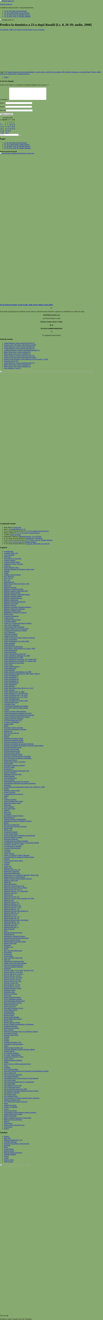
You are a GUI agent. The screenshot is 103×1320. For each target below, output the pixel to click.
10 (10, 124)
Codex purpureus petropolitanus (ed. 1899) (17, 672)
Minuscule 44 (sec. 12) (11, 902)
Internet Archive (9, 1151)
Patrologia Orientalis (10, 994)
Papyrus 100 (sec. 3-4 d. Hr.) (13, 972)
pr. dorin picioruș (40, 72)
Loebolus (7, 862)
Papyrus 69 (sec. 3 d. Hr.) (12, 985)
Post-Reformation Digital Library (14, 1001)
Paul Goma (7, 995)
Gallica (6, 796)
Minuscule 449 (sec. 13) (11, 904)
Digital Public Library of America (14, 762)
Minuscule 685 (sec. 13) (11, 918)
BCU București (9, 576)
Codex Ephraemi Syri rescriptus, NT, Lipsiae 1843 (20, 659)
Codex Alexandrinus (10, 639)
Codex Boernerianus (10, 650)
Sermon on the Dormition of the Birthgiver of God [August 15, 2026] (26, 359)
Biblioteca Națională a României (14, 609)
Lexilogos (7, 850)
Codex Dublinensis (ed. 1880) (13, 657)
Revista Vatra (8, 1021)
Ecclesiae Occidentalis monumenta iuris (16, 771)
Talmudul (7, 1067)
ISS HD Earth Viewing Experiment (15, 826)
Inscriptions (7, 814)
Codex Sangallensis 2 (11, 677)
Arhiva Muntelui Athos (11, 567)
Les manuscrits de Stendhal (12, 846)
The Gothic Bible (9, 1084)
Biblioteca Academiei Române (13, 589)
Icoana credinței (9, 807)
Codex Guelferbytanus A (12, 666)
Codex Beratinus (9, 645)
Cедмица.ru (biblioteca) (11, 722)
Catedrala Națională (10, 1142)
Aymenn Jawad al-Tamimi (12, 575)
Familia (6, 789)
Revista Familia (9, 1015)
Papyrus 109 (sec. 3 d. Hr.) (12, 976)
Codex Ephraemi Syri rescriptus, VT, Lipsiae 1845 (20, 661)
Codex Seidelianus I (10, 684)
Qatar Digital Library (10, 1010)
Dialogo (6, 736)
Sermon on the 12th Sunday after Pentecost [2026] (20, 345)
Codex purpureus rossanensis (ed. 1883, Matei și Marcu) (22, 673)
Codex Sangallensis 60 (11, 682)
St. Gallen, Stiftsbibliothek (12, 1055)
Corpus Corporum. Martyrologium (15, 711)
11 (12, 124)
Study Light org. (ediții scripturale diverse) (17, 1064)
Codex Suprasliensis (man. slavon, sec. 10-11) (18, 688)
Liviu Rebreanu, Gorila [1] (12, 368)
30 (8, 131)
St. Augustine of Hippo (11, 1053)
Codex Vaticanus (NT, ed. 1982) (14, 691)
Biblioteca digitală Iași (11, 600)
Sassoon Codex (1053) (11, 1035)
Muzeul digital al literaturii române (15, 941)
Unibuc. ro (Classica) (11, 1107)
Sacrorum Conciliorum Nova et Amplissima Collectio (21, 1031)
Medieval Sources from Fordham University (18, 879)
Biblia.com (7, 585)
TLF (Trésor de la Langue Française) (15, 1101)
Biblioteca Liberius (10, 605)
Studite (6, 1062)
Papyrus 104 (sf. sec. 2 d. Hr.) (13, 974)
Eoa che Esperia (9, 780)
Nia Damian (8, 952)
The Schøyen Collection (11, 1093)
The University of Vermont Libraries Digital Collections (21, 1098)
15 (6, 126)
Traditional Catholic (10, 1105)
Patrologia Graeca (9, 990)
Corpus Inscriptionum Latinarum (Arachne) (18, 713)
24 (10, 128)
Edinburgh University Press (13, 774)
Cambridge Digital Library (12, 620)
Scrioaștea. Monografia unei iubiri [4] (38, 544)
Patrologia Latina (9, 992)
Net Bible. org (8, 947)
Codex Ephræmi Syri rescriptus (14, 663)
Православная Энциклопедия (14, 1125)
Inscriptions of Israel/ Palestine (13, 816)
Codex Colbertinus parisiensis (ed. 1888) (17, 656)
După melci (17, 527)
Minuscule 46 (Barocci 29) (12, 905)
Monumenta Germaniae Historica (14, 936)
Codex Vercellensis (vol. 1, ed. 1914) (16, 695)
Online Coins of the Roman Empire (15, 963)
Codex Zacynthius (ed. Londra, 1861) (16, 700)
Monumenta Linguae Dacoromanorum (16, 938)
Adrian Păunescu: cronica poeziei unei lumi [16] (19, 346)
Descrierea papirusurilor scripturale (15, 729)
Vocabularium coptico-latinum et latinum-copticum (20, 1112)
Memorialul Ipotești (10, 884)
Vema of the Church (10, 1110)
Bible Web (7, 1138)
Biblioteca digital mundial (12, 593)
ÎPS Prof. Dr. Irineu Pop (11, 825)
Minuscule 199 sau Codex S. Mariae (15, 887)
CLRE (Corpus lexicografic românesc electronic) (19, 638)
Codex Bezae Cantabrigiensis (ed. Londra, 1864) (19, 648)
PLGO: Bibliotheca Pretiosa (13, 999)
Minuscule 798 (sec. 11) (11, 923)
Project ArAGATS (10, 1006)
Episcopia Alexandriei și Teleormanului (16, 1143)
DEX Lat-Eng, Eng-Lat (11, 733)
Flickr (6, 1147)
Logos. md (7, 866)
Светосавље (8, 1127)
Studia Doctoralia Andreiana (13, 1060)
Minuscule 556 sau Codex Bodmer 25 (16, 911)
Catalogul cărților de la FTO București (16, 629)
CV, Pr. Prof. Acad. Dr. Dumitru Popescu (17, 14)
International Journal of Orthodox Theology (18, 821)
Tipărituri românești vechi (12, 1100)
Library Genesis (9, 853)
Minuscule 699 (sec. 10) (11, 922)
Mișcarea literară (9, 929)
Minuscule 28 (8, 895)
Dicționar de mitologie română (13, 740)
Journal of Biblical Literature (13, 837)
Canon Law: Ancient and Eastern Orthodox (18, 623)
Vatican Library (9, 1160)
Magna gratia (8, 868)
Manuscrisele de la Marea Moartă (14, 877)
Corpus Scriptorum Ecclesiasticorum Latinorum (19, 715)
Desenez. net (8, 731)
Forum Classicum (9, 792)
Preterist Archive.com (11, 1004)
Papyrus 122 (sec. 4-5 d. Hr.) (13, 977)
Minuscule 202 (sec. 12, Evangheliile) (16, 891)
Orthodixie (7, 968)
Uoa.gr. (6, 1109)
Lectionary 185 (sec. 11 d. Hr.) (13, 844)
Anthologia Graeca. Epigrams (13, 564)
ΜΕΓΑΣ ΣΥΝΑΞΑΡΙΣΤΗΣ (13, 1119)
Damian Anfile (8, 724)
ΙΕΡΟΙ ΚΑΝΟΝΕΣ (10, 1116)
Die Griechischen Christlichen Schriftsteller (17, 758)
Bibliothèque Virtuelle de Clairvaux (15, 612)
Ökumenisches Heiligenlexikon (14, 961)
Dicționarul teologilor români (13, 754)
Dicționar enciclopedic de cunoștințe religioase (18, 744)
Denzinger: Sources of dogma (13, 727)
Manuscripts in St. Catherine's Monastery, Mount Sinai (21, 875)
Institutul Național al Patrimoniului (15, 819)
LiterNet (6, 859)
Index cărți (7, 812)
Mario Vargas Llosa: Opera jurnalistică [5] (17, 352)
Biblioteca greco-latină (11, 603)
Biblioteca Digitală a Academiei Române (17, 594)
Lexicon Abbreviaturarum (12, 848)
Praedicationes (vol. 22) (18, 529)
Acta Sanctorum (9, 555)
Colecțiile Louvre (9, 704)
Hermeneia (7, 805)
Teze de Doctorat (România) (13, 1075)
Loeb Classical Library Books (13, 861)
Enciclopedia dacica (10, 778)
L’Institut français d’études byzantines (16, 841)
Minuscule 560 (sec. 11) (11, 913)
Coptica (6, 709)
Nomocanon (8, 954)
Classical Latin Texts (10, 636)
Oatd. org (7, 959)
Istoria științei (8, 828)
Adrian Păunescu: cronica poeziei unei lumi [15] (19, 348)
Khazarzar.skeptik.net (11, 839)
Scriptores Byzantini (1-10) (12, 1042)
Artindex (7, 571)
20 (1, 128)
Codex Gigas (8, 664)
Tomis (6, 1103)
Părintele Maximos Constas (12, 988)
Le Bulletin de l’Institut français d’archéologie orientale (21, 843)
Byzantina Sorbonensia (11, 616)
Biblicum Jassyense (10, 587)
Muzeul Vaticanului (10, 943)
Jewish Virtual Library (11, 834)
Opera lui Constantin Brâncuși (13, 965)
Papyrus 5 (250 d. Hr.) (11, 983)
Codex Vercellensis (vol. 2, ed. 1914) (16, 697)
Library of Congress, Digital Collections (16, 855)
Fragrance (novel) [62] (11, 361)
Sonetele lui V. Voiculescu (34, 538)
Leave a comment (38, 29)
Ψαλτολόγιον (8, 1123)
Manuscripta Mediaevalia (12, 873)
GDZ (5, 798)
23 (8, 128)
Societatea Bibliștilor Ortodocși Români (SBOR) (19, 1049)
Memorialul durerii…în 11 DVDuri (30, 536)
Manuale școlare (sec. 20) (12, 870)
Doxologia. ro (8, 769)
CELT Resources (9, 632)
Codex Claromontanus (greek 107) (15, 654)
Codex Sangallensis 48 (11, 679)
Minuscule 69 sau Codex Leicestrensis (16, 920)
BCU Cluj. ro (8, 578)
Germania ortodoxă (10, 799)
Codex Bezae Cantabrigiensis (13, 647)
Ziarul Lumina (8, 1161)
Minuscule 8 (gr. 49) (10, 925)
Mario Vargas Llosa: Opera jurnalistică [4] (17, 354)
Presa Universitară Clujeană (13, 1003)
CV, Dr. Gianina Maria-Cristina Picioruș (16, 13)
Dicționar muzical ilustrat (12, 753)
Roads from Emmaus (10, 1026)
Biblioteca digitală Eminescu (13, 598)
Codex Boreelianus (10, 652)
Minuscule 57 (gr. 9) (10, 914)
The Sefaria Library (10, 1094)
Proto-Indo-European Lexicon (13, 1008)
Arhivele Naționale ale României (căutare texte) (19, 569)
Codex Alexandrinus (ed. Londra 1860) (16, 641)
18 (12, 126)
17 (10, 126)
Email (2, 107)
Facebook (7, 1145)
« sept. (2, 133)
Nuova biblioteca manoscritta (13, 958)
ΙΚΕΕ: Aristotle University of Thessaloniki (17, 1118)
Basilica (6, 1136)
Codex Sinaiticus (9, 686)
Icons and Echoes (9, 808)
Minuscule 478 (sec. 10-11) (12, 907)
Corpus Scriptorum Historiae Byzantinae (17, 717)
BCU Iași (7, 580)
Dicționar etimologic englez (13, 747)
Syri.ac (6, 1066)
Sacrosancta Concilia (10, 1033)
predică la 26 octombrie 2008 (55, 72)
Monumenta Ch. (9, 934)
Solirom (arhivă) (9, 1051)
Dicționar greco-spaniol (11, 749)
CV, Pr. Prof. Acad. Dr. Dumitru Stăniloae (17, 16)
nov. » (7, 133)
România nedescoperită (11, 1028)
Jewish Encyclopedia (10, 832)
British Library (8, 614)
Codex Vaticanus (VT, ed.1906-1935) (16, 693)
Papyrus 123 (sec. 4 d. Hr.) (12, 979)
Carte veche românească (11, 625)
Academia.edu (8, 551)
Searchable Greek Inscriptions (13, 1044)
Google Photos (8, 1149)
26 (14, 128)
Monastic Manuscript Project (13, 932)
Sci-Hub (6, 1037)
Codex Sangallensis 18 (11, 675)
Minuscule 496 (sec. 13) (11, 909)
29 (6, 131)
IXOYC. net (8, 830)
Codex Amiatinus (9, 643)
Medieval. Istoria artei (11, 880)
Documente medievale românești (14, 765)
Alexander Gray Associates (12, 558)
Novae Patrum (8, 956)
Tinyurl (6, 1156)
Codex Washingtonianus (12, 699)
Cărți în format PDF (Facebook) (14, 627)
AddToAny (7, 557)
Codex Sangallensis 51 (11, 681)
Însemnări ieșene (9, 817)
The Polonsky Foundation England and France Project (21, 1091)
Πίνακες (6, 1121)
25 (12, 128)
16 (8, 126)
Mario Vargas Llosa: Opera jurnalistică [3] (17, 364)
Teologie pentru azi (6, 4)
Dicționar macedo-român (12, 751)
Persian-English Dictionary (12, 997)
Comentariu (4, 99)
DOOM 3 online (9, 767)
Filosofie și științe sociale (12, 790)
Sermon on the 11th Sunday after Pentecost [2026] (20, 357)
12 (14, 124)
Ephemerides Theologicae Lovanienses (16, 781)
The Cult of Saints (10, 1080)
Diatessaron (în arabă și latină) (13, 738)
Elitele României (9, 776)
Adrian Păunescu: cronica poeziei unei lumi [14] (19, 355)
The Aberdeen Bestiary (11, 1076)
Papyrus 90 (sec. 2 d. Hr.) (12, 986)
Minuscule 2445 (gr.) (10, 893)
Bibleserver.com (9, 582)
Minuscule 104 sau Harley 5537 (14, 886)
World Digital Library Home (13, 1114)
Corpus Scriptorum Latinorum (13, 718)
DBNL (6, 726)
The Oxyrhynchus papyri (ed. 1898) (15, 1089)
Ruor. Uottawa (8, 1030)
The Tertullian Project (11, 1096)
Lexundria (7, 852)
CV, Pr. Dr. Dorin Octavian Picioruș (15, 11)
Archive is (7, 566)
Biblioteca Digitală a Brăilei (13, 596)
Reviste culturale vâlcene (12, 1022)
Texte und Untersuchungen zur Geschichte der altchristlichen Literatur (26, 1071)
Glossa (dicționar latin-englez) (13, 801)
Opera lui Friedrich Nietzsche (13, 967)
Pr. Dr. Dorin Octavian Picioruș (23, 29)
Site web (3, 110)
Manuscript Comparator (11, 871)
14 (3, 126)
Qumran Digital (9, 1012)
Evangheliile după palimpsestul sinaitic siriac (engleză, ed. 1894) (24, 787)
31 (10, 131)
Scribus (6, 1039)
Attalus (6, 573)
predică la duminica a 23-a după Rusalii (78, 72)
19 (14, 126)
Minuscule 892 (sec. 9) (11, 927)
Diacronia (7, 735)
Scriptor (6, 1040)
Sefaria (6, 1046)
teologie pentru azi (23, 74)
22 (6, 128)
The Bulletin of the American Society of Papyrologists (21, 1078)
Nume (2, 103)
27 (1, 131)
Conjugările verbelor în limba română (16, 708)
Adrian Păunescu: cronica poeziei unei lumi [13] (19, 363)
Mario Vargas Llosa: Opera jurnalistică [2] (17, 366)
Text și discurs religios (11, 1069)
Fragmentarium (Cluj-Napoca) (13, 794)
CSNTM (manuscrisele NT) (13, 720)
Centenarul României (11, 634)
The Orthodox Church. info (13, 1085)
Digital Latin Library (10, 760)
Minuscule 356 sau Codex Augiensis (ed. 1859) (19, 898)
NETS (6, 949)
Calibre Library (9, 618)
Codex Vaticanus (9, 690)
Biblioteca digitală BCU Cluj (13, 1140)
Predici (93, 72)
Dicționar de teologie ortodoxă (13, 742)
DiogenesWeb (8, 763)
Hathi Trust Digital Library (12, 803)
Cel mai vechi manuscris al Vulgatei (15, 630)
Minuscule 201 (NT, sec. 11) (13, 889)
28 (3, 131)
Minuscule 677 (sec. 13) (11, 916)
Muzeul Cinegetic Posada (12, 940)
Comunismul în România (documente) (16, 706)
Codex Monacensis (10, 668)
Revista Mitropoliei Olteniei (13, 1019)
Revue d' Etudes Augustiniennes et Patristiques (19, 1024)
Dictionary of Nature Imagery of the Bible (17, 756)
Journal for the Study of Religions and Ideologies (19, 835)
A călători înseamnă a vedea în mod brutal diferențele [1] (22, 350)
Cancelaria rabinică (10, 621)
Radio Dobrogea (9, 1013)
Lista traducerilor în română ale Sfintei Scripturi (19, 857)
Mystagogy (7, 945)
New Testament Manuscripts (13, 950)
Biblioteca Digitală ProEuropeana (14, 602)
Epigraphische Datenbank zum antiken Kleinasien (20, 783)
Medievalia (7, 882)
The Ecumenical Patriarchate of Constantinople (19, 1082)
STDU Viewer (8, 1058)
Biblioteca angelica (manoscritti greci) (16, 591)
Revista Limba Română (11, 1017)
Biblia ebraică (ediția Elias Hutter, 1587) (16, 584)
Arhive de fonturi (15, 535)
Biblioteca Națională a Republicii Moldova (17, 607)
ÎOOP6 (6, 823)
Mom (5, 931)
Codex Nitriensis (9, 670)
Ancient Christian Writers (12, 562)
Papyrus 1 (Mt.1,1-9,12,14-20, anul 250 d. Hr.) (19, 970)
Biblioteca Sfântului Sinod (12, 611)
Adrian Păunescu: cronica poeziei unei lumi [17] (19, 343)
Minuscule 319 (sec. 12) (11, 896)
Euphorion (7, 785)
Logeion (6, 864)
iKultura (6, 810)
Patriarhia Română (10, 1154)
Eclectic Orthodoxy (10, 772)
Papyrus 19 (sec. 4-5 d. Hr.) (13, 981)
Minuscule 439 (8, 900)
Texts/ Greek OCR (10, 1073)
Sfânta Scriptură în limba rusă (13, 1048)
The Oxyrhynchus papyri (12, 1087)
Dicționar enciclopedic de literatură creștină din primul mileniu (23, 745)
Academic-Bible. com (11, 553)
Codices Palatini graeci (11, 702)
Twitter (6, 1158)
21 (3, 128)
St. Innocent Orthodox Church (13, 1057)
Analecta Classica (9, 560)
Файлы (6, 1128)
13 (1, 126)
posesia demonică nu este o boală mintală (21, 72)
